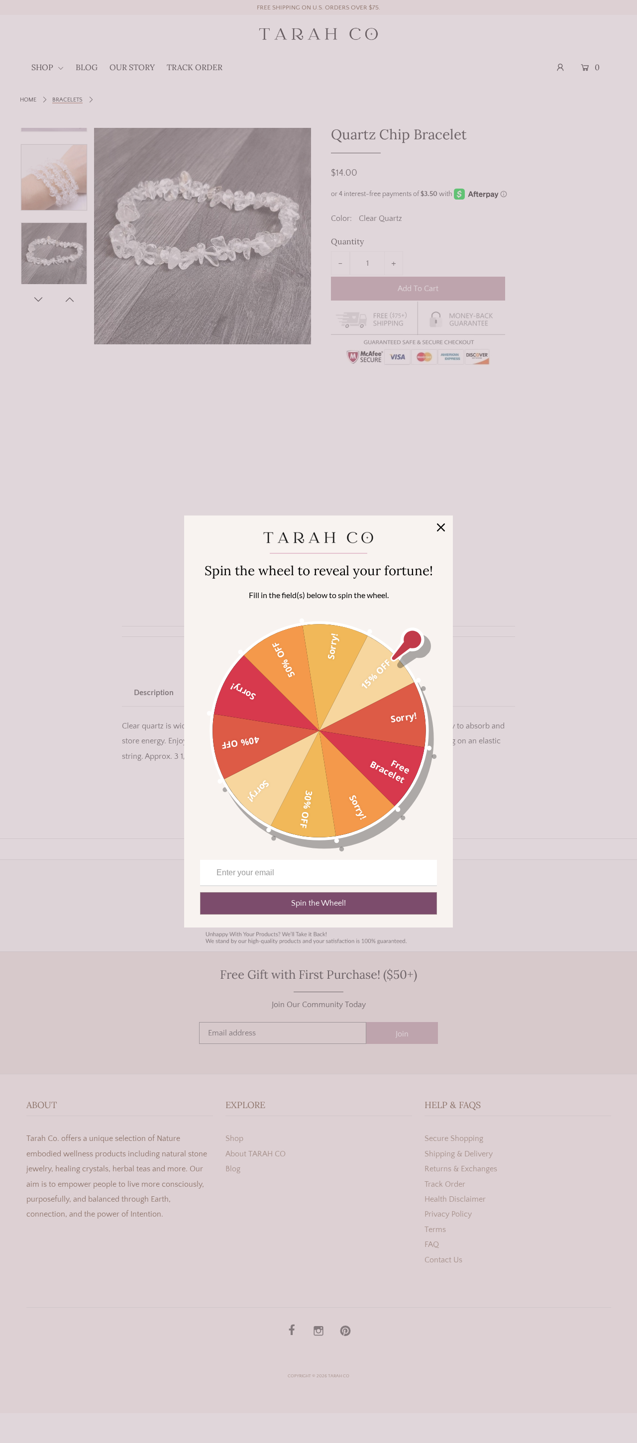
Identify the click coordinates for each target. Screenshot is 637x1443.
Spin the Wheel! (318, 903)
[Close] (441, 527)
